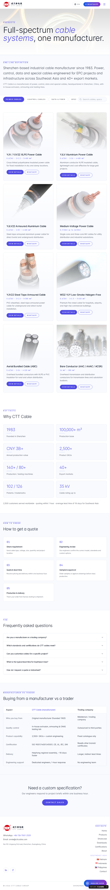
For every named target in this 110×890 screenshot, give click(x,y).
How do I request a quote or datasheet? (24, 670)
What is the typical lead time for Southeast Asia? (27, 662)
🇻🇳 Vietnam (102, 859)
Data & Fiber (58, 99)
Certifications (101, 847)
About (104, 851)
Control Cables (36, 99)
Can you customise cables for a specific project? (27, 654)
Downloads (102, 843)
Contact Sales (55, 802)
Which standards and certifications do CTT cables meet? (31, 645)
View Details (15, 172)
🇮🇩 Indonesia (101, 863)
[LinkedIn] (6, 870)
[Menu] (104, 4)
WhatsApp (92, 4)
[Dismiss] (106, 886)
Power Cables (13, 99)
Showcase (102, 839)
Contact (103, 871)
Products (103, 835)
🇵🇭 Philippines (101, 867)
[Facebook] (13, 870)
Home (104, 830)
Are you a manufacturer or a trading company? (27, 637)
